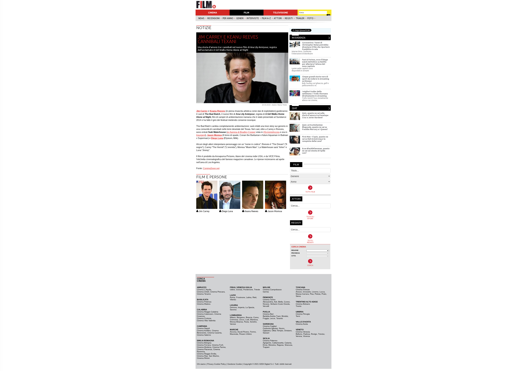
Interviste (253, 18)
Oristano (288, 330)
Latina (248, 297)
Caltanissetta (278, 343)
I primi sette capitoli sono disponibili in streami (302, 69)
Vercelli (266, 306)
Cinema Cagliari (270, 326)
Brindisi (285, 316)
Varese (233, 324)
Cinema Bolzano (303, 304)
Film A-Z (266, 18)
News (201, 18)
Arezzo (299, 292)
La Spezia (250, 307)
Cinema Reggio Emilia (206, 354)
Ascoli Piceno (243, 332)
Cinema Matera (203, 304)
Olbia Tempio (277, 330)
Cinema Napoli (203, 328)
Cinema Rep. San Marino (208, 356)
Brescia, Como (252, 317)
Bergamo (241, 317)
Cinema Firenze (303, 289)
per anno (228, 18)
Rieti (254, 297)
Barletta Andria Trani (272, 316)
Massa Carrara (302, 294)
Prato (324, 294)
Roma (232, 297)
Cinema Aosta (302, 324)
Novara (266, 304)
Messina (272, 345)
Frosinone (240, 297)
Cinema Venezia (303, 332)
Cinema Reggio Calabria (207, 312)
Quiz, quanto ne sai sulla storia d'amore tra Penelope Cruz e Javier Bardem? (315, 115)
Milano (233, 317)
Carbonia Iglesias (270, 328)
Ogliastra (267, 330)
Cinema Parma (218, 347)
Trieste (257, 289)
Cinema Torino (269, 299)
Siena (298, 296)
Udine (232, 289)
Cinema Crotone (204, 318)
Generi (240, 18)
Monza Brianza (236, 322)
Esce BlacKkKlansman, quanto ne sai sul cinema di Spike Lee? (316, 150)
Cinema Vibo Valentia (206, 320)
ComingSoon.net (211, 168)
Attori (278, 18)
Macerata (234, 334)
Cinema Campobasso (272, 289)
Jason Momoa (275, 211)
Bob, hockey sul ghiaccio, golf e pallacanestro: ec (315, 84)
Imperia (241, 307)
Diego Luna (227, 211)
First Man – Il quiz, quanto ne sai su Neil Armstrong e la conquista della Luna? (315, 139)
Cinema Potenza (204, 302)
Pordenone (248, 289)
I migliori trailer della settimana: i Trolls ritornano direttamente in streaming (315, 93)
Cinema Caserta (214, 333)
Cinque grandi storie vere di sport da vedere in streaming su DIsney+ (315, 79)
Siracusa (288, 345)
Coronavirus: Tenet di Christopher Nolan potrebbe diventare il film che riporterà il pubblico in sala (316, 46)
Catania (288, 343)
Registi (289, 18)
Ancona (233, 332)
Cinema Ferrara (204, 345)
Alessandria (268, 302)
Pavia (246, 322)
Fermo (253, 332)
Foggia (266, 318)
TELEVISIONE (280, 12)
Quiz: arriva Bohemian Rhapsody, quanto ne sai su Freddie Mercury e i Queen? (315, 127)
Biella (280, 302)
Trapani (266, 347)
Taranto (279, 318)
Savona (233, 309)
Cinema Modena (204, 347)
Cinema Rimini (203, 358)
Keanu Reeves (251, 211)
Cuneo (287, 302)
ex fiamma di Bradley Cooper (241, 132)
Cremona (234, 319)
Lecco (241, 319)
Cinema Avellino (204, 330)
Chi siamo (201, 364)
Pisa (312, 294)
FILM (246, 12)
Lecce (272, 318)
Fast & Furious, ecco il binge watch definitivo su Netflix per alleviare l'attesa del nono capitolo (315, 63)
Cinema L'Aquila (204, 289)
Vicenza (306, 336)
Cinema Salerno (204, 335)
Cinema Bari (268, 314)
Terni (298, 316)
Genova (233, 307)
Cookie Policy (220, 364)
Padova (306, 334)
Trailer (300, 18)
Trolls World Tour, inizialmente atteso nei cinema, (315, 99)
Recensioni (213, 18)
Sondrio (253, 322)
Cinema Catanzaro (205, 314)
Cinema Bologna (204, 343)
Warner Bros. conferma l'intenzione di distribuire (302, 52)
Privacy (210, 364)
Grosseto (307, 292)
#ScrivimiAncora (271, 132)
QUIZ (294, 108)
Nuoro (281, 328)
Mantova (254, 319)
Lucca (322, 292)
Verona (299, 336)
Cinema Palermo (270, 340)
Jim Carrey (204, 211)
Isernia (266, 292)
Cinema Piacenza (204, 349)
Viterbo (233, 299)
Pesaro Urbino (245, 334)
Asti (275, 302)
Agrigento (267, 343)
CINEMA (212, 12)
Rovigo (314, 334)
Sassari (266, 333)
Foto (310, 18)
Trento (298, 306)
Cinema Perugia (303, 314)
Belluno (299, 334)
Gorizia (239, 289)
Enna (265, 345)
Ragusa (280, 345)
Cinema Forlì (217, 345)
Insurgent (200, 135)
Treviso (321, 334)
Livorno (315, 292)
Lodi (247, 319)
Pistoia (317, 294)
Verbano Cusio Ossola (280, 304)
